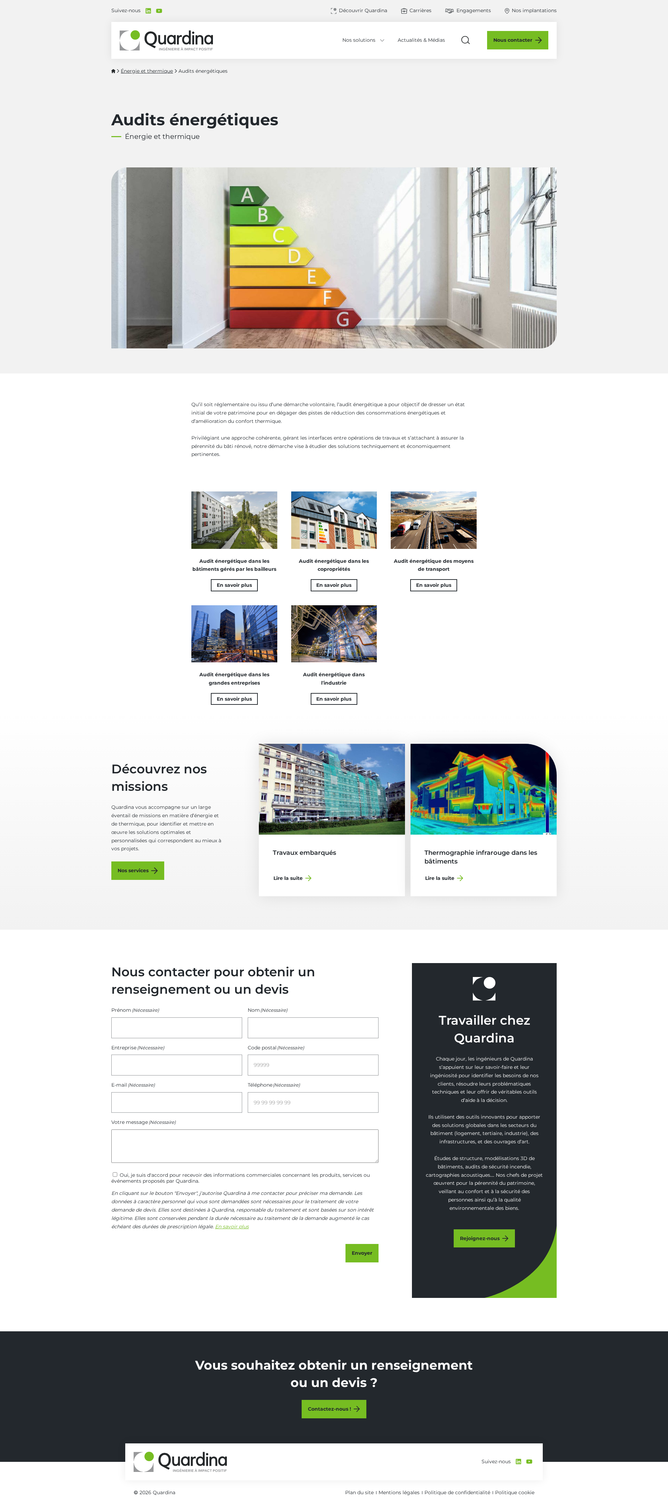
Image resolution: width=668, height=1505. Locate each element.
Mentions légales (399, 1492)
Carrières (420, 10)
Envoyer (362, 1253)
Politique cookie (514, 1492)
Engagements (473, 10)
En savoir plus (234, 585)
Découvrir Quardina (363, 10)
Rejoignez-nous (480, 1238)
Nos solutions (358, 40)
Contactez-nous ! (329, 1409)
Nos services (133, 870)
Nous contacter (512, 40)
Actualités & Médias (421, 40)
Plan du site (359, 1492)
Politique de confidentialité (457, 1492)
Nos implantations (534, 10)
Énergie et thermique (147, 71)
